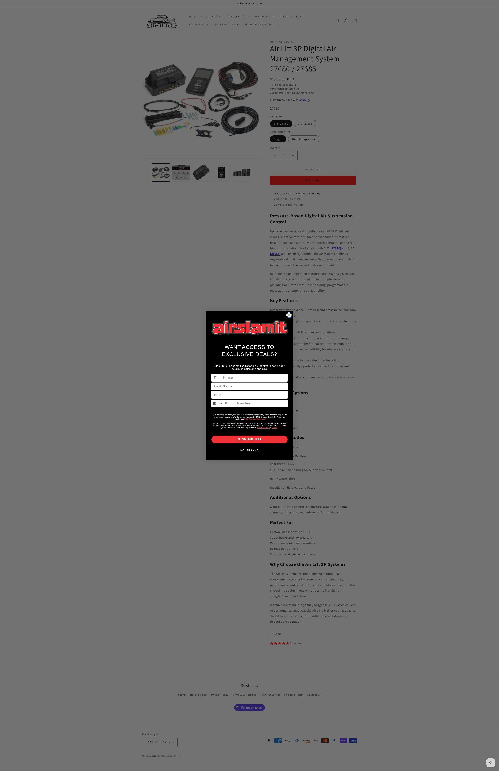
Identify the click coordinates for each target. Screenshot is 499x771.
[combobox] (217, 403)
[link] (249, 328)
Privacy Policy (263, 427)
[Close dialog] (289, 315)
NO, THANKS (249, 450)
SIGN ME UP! (249, 439)
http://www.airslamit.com (255, 419)
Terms (274, 427)
